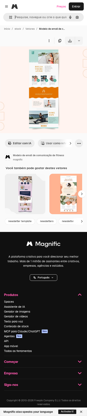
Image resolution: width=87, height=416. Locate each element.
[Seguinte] (70, 143)
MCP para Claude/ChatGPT (25, 331)
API (6, 341)
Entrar (76, 6)
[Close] (81, 411)
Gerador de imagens (17, 311)
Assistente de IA (14, 307)
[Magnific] (43, 245)
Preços (61, 6)
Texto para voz (13, 321)
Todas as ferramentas (18, 351)
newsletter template (20, 221)
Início (7, 29)
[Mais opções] (49, 41)
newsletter (68, 221)
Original (26, 54)
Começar (11, 361)
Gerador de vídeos (16, 316)
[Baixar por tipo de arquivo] (79, 41)
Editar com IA (22, 143)
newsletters (46, 221)
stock (18, 29)
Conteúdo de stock (16, 326)
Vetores (30, 29)
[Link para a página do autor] (7, 157)
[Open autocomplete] (9, 17)
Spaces (9, 301)
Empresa (11, 373)
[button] (43, 277)
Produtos (11, 295)
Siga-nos (11, 384)
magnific (18, 159)
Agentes (12, 336)
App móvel (11, 346)
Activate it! (67, 411)
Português (43, 277)
